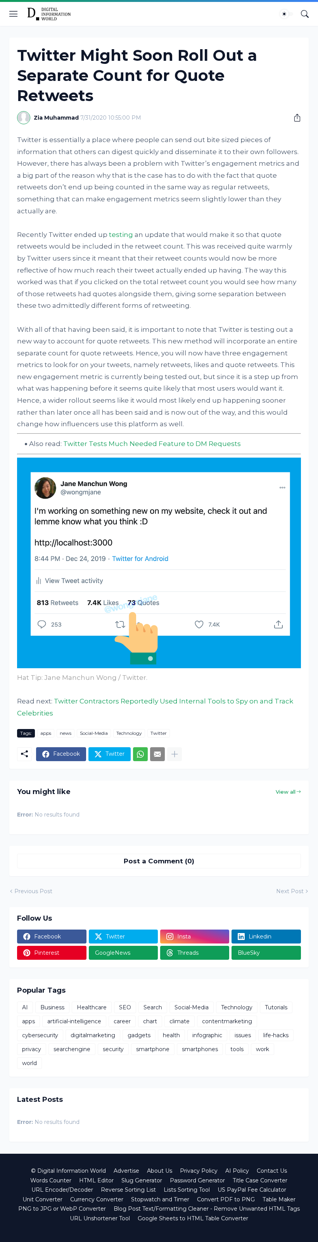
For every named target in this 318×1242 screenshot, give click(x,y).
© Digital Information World (68, 1170)
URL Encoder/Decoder (62, 1189)
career (122, 1021)
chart (150, 1021)
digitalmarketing (93, 1035)
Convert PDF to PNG (226, 1199)
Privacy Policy (199, 1170)
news (65, 733)
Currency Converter (96, 1199)
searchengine (72, 1049)
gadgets (139, 1035)
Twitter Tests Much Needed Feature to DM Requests (152, 444)
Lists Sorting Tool (187, 1189)
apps (45, 733)
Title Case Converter (260, 1180)
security (113, 1049)
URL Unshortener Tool (100, 1218)
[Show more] (174, 754)
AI (25, 1007)
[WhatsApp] (140, 754)
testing (121, 234)
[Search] (304, 14)
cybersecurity (40, 1035)
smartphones (200, 1049)
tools (237, 1049)
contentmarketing (227, 1021)
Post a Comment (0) (159, 861)
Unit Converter (42, 1199)
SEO (125, 1007)
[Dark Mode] (286, 14)
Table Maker (279, 1199)
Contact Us (272, 1170)
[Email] (157, 754)
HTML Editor (96, 1180)
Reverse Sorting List (128, 1189)
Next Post (290, 891)
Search (152, 1007)
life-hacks (276, 1035)
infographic (207, 1035)
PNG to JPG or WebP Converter (62, 1208)
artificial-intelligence (74, 1021)
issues (243, 1035)
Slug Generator (141, 1180)
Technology (129, 733)
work (262, 1049)
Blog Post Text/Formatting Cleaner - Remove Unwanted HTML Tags (207, 1208)
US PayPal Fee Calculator (252, 1189)
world (29, 1063)
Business (52, 1007)
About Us (159, 1170)
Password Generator (197, 1180)
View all (286, 792)
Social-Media (94, 733)
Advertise (126, 1170)
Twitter (158, 733)
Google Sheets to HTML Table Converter (193, 1218)
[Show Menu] (14, 14)
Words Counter (50, 1180)
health (171, 1035)
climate (179, 1021)
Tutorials (276, 1007)
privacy (31, 1049)
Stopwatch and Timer (160, 1199)
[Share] (294, 117)
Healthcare (92, 1007)
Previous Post (33, 891)
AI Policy (237, 1170)
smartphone (152, 1049)
